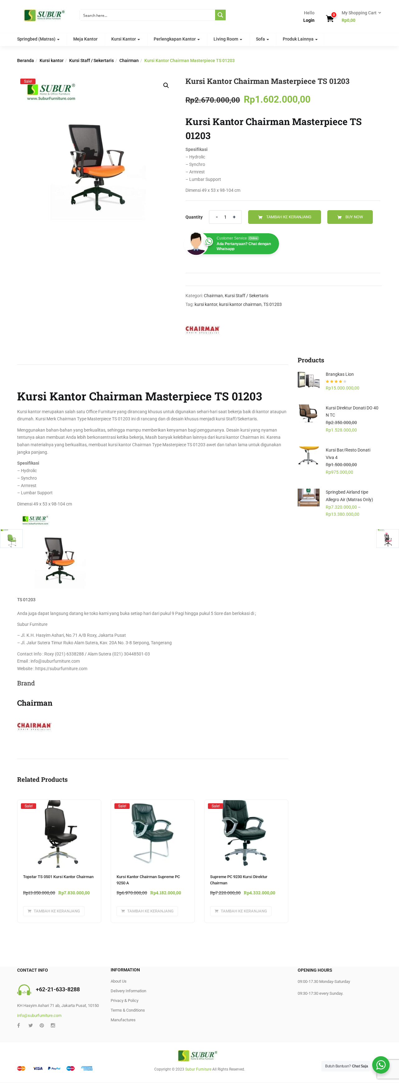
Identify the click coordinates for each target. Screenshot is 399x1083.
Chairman (129, 60)
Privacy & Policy (124, 1000)
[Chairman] (202, 330)
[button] (359, 16)
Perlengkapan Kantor (175, 38)
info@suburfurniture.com (39, 1015)
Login (309, 20)
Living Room (226, 38)
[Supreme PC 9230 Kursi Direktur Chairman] (246, 805)
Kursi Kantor (124, 38)
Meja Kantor (85, 38)
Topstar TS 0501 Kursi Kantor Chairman (58, 876)
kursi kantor (206, 304)
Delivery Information (128, 991)
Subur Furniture (198, 1069)
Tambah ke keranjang (288, 217)
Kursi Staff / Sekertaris (91, 60)
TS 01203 (272, 304)
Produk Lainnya (299, 38)
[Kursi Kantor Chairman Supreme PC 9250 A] (152, 805)
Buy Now (354, 217)
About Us (119, 981)
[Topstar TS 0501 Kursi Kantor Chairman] (59, 805)
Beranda (25, 60)
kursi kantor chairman (240, 304)
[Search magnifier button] (220, 15)
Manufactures (123, 1020)
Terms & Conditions (128, 1010)
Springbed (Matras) (36, 38)
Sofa (261, 38)
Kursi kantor (52, 60)
